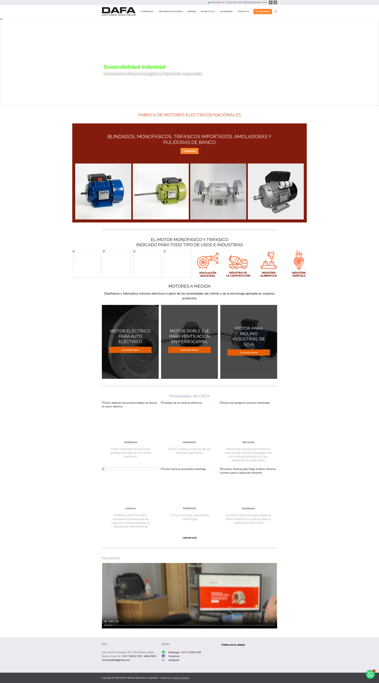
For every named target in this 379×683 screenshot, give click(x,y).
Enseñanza (130, 442)
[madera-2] (177, 264)
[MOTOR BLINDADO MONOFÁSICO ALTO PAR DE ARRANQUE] (276, 191)
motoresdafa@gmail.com (252, 2)
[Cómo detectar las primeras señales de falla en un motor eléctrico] (130, 419)
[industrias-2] (208, 264)
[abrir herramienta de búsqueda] (275, 11)
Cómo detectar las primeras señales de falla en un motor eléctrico (130, 452)
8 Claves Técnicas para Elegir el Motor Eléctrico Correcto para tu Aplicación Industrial (248, 519)
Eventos (131, 508)
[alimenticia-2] (268, 264)
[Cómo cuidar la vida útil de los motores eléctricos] (189, 419)
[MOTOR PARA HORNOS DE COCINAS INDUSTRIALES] (161, 191)
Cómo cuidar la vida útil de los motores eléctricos (189, 450)
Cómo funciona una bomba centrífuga (189, 517)
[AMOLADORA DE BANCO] (218, 191)
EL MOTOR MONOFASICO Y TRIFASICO (189, 239)
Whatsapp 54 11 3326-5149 (223, 2)
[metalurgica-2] (147, 264)
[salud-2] (86, 264)
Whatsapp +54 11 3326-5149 (184, 652)
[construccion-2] (238, 264)
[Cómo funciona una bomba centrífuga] (189, 485)
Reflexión (248, 442)
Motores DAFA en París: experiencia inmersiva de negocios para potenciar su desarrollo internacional (130, 520)
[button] (4, 61)
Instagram (173, 659)
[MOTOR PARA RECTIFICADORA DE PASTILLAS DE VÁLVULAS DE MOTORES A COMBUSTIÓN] (103, 191)
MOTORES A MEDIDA (189, 286)
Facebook (173, 656)
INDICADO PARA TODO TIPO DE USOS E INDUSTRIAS (189, 244)
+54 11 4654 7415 (132, 656)
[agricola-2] (299, 264)
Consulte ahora (130, 349)
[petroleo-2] (117, 264)
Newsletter (264, 11)
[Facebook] (271, 2)
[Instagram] (275, 2)
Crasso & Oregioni (180, 677)
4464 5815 (150, 656)
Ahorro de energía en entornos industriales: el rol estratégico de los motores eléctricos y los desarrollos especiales (248, 454)
